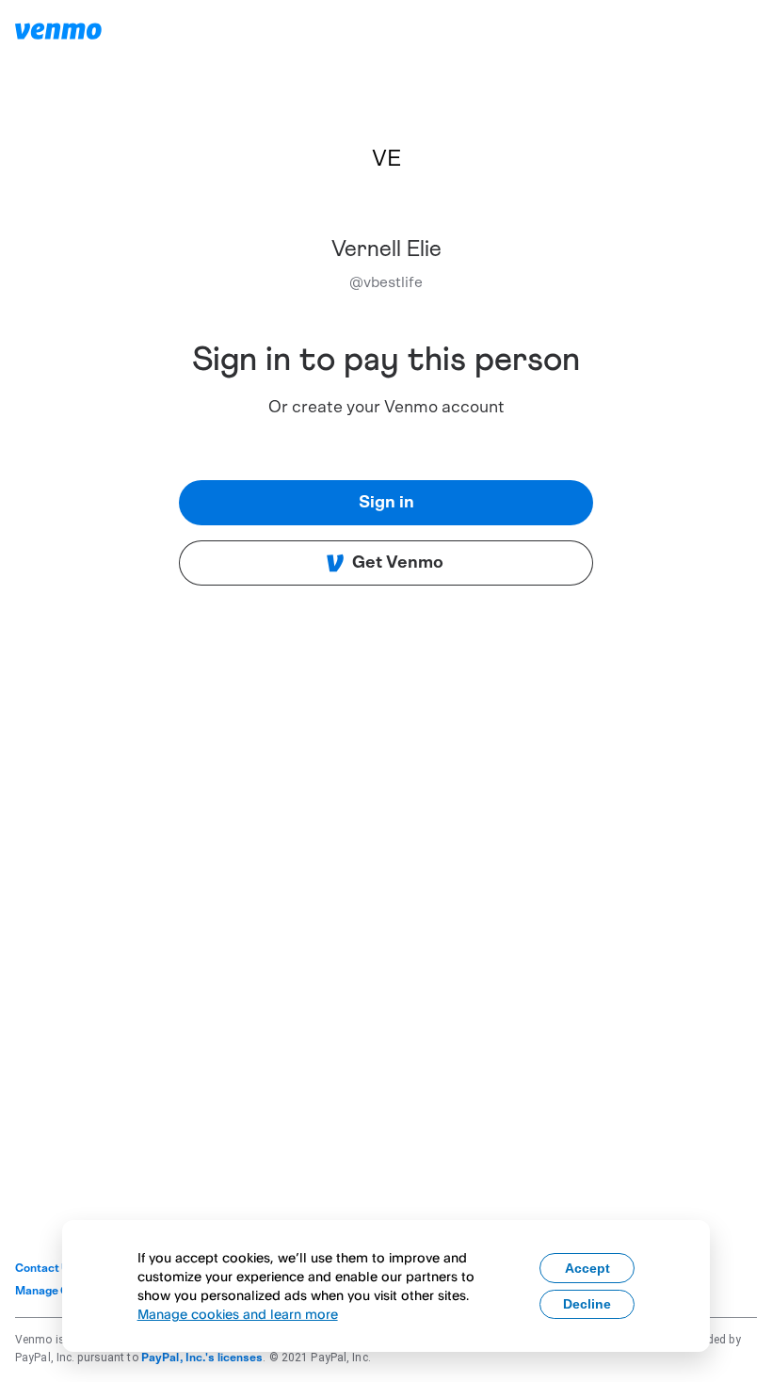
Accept (587, 1268)
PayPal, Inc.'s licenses (202, 1357)
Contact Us (45, 1268)
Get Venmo (397, 562)
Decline (587, 1303)
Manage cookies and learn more (237, 1314)
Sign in (386, 502)
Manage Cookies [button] (60, 1290)
